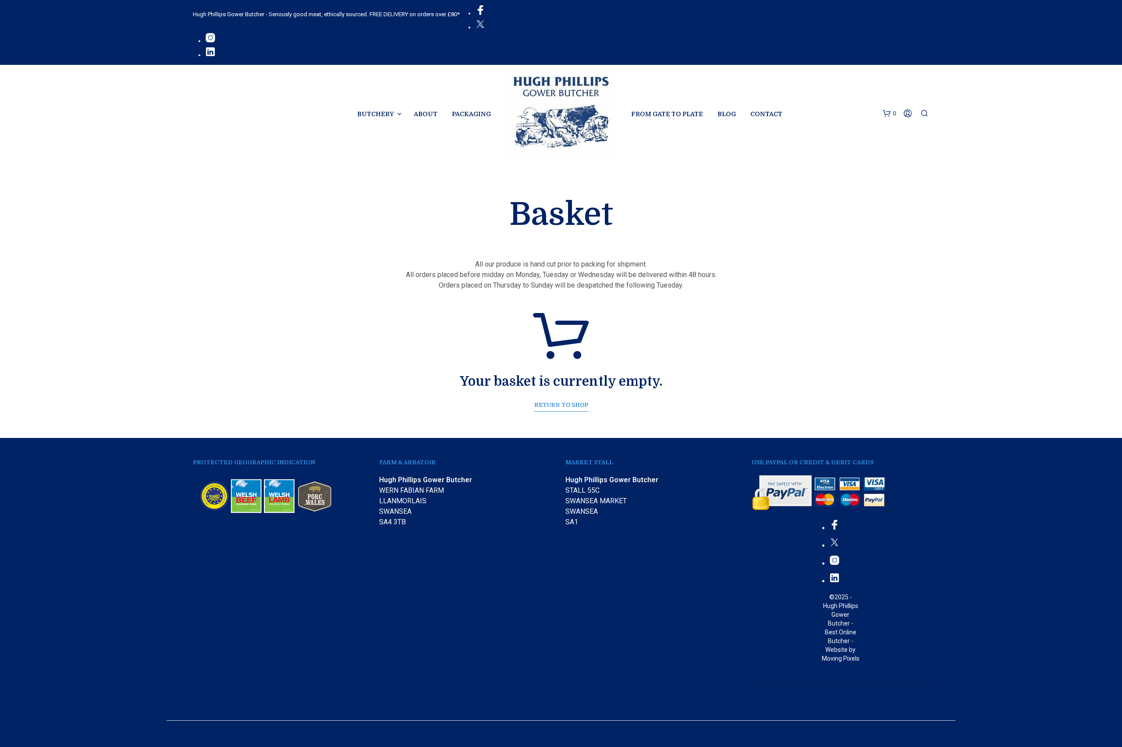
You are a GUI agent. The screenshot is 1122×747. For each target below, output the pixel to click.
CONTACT (766, 113)
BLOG (726, 113)
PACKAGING (471, 113)
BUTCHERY (375, 113)
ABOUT (425, 113)
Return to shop (561, 405)
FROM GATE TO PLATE (667, 113)
